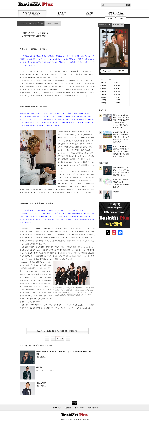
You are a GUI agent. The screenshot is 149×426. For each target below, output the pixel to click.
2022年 (103, 88)
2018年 (103, 94)
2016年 (103, 97)
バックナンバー (107, 71)
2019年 (118, 91)
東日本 (110, 18)
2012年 (103, 103)
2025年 (118, 83)
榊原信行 (39, 367)
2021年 (118, 88)
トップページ (56, 408)
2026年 (103, 83)
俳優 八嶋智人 (41, 383)
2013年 (118, 100)
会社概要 (68, 408)
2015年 (118, 97)
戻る (73, 404)
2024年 (103, 85)
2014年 (103, 100)
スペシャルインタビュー (32, 14)
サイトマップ (79, 408)
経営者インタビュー (117, 14)
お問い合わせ (93, 408)
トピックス (88, 14)
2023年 (118, 85)
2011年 (118, 103)
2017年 (118, 94)
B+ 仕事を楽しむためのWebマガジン (35, 4)
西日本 (121, 18)
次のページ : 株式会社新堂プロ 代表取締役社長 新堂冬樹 (57, 331)
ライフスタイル (60, 14)
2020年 (103, 91)
